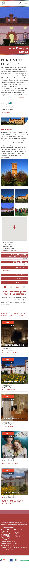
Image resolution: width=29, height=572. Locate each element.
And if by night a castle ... (11, 353)
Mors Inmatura (7, 426)
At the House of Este (9, 389)
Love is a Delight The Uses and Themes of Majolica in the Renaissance (12, 502)
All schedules (24, 258)
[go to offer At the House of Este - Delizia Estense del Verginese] (14, 370)
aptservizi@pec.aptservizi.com (8, 527)
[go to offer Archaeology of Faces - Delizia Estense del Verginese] (14, 444)
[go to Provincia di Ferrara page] (7, 105)
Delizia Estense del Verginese (14, 345)
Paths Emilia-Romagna (8, 550)
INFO (8, 323)
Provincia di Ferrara (7, 109)
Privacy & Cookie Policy (19, 535)
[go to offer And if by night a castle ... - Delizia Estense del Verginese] (14, 333)
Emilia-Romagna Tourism (9, 543)
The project (17, 532)
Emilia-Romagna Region (8, 541)
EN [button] (22, 2)
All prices (25, 264)
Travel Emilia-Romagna (8, 545)
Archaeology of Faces (10, 463)
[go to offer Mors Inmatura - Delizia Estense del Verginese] (14, 407)
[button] (20, 3)
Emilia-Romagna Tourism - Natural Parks (14, 547)
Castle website (7, 112)
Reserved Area (17, 536)
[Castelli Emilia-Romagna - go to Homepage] (4, 3)
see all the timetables (20, 43)
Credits (16, 533)
